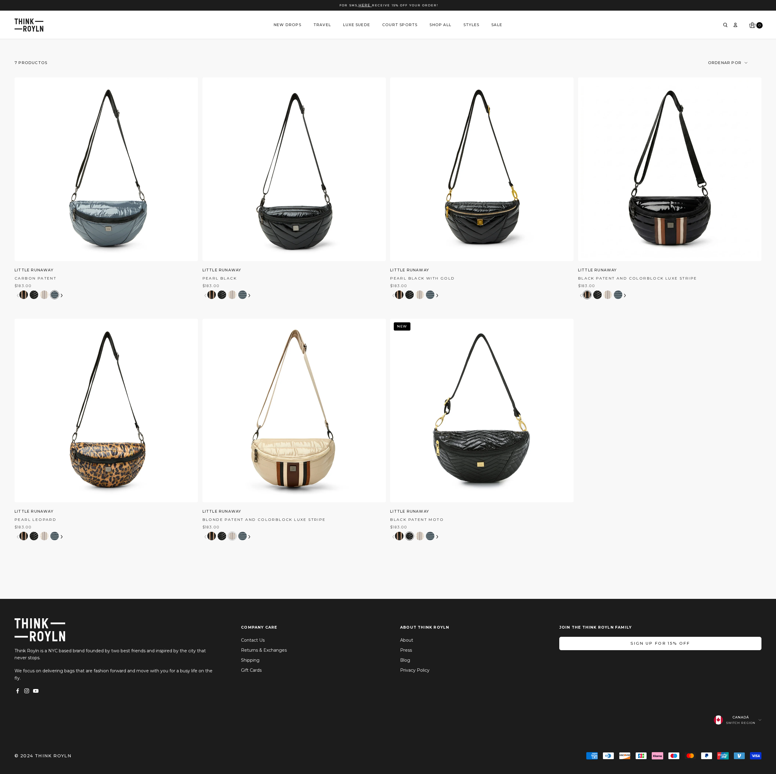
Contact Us (253, 640)
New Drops (287, 24)
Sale (496, 24)
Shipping (250, 660)
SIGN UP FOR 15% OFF (660, 643)
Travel (322, 24)
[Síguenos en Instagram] (27, 691)
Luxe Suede (356, 24)
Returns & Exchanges (264, 650)
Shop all (440, 24)
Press (406, 650)
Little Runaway (34, 270)
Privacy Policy (415, 670)
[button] (23, 294)
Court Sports (399, 24)
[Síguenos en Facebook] (18, 691)
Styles (471, 24)
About (406, 640)
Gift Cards (251, 670)
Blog (405, 660)
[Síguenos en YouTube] (36, 691)
